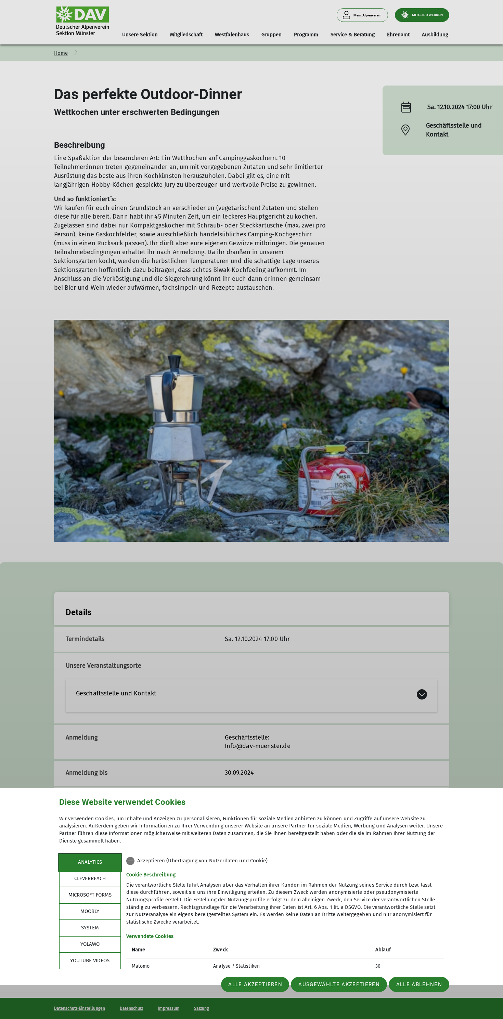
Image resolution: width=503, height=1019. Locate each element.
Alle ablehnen (419, 984)
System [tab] (90, 928)
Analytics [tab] (90, 862)
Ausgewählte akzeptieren (339, 984)
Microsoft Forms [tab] (90, 895)
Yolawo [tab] (90, 944)
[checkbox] (285, 861)
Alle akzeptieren (255, 984)
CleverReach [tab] (90, 878)
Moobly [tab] (89, 911)
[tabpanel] (285, 914)
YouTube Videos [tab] (89, 960)
